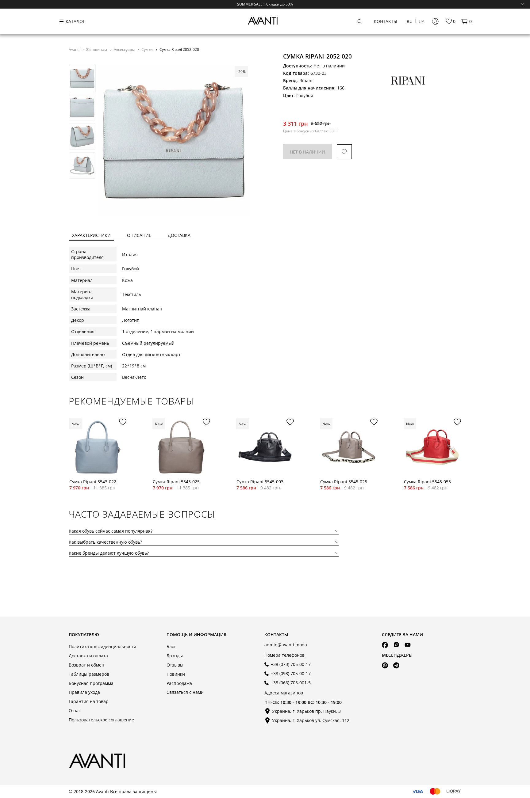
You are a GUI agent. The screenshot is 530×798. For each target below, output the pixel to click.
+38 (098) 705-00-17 (291, 673)
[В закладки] (344, 151)
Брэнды (175, 656)
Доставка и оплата (88, 656)
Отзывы (175, 665)
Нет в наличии (307, 152)
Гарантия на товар (89, 701)
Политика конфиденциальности (102, 646)
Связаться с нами (185, 692)
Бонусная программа (91, 683)
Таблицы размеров (89, 674)
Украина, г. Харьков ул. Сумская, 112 (310, 720)
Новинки (176, 674)
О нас (75, 710)
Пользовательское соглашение (101, 720)
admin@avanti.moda (285, 645)
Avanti (74, 49)
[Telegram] (396, 665)
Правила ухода (84, 692)
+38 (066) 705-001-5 (291, 683)
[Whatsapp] (385, 665)
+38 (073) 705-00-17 (291, 664)
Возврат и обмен (86, 665)
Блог (171, 646)
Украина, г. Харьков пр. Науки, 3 (306, 711)
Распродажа (179, 683)
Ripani (306, 80)
